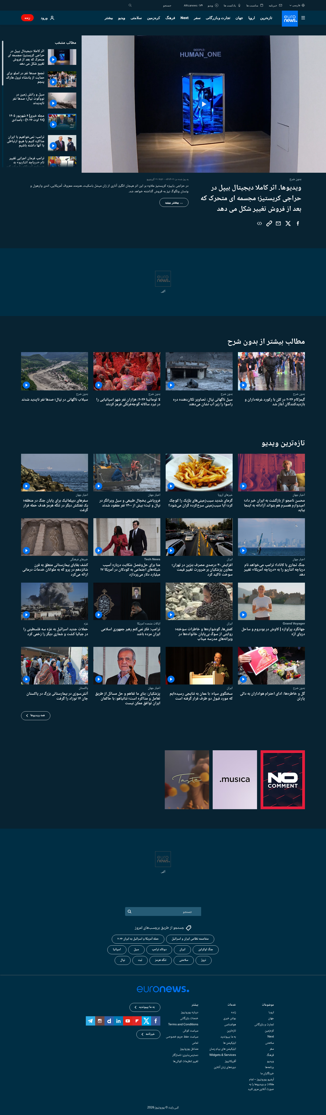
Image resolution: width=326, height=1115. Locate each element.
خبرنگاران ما (267, 1073)
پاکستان (83, 688)
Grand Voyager (294, 623)
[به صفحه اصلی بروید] (290, 19)
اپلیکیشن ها (229, 1043)
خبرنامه (150, 1034)
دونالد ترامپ (159, 949)
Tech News (152, 559)
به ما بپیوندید (228, 1037)
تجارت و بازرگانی (218, 18)
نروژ (203, 960)
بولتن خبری (229, 1018)
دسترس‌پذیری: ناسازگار (185, 1055)
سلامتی (136, 18)
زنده (27, 17)
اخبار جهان (299, 495)
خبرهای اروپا (225, 495)
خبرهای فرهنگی (79, 559)
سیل (136, 949)
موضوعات (268, 1005)
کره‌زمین (153, 18)
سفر (197, 18)
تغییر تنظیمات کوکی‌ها (185, 1061)
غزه (86, 623)
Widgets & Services (222, 1055)
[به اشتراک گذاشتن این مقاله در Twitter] (288, 223)
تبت (140, 960)
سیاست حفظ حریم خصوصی (182, 1037)
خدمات (232, 1005)
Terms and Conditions (183, 1024)
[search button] (130, 5)
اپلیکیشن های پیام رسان (222, 1049)
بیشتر (195, 1005)
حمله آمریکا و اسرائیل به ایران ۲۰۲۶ (138, 939)
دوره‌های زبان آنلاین (225, 1067)
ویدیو (121, 18)
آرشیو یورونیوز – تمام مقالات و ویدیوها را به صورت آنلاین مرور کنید (261, 1084)
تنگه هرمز (160, 960)
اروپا (251, 18)
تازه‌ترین (266, 18)
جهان (239, 18)
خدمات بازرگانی (189, 1018)
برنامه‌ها (269, 1067)
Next (185, 18)
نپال (122, 960)
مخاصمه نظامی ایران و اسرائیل (190, 939)
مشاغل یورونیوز (189, 1049)
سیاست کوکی (190, 1031)
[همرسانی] (278, 223)
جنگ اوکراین (205, 949)
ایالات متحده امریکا (148, 623)
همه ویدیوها (37, 715)
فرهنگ (170, 18)
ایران (230, 559)
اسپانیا (117, 949)
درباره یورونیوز (189, 1012)
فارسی (296, 5)
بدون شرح (299, 394)
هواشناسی (230, 1024)
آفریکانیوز (230, 1061)
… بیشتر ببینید (174, 202)
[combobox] (153, 5)
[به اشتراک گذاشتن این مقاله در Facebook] (297, 223)
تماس (195, 1043)
